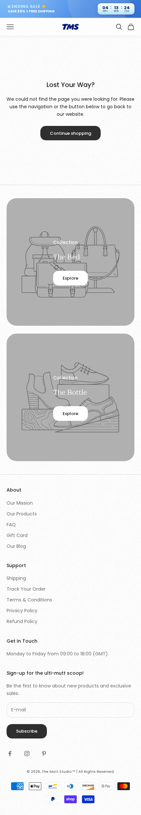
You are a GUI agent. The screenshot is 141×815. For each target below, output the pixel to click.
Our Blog (16, 546)
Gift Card (17, 535)
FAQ (11, 524)
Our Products (22, 514)
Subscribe (26, 731)
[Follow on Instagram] (27, 753)
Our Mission (20, 503)
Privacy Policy (22, 610)
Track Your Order (26, 589)
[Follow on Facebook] (10, 753)
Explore (70, 278)
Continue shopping (70, 133)
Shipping (16, 578)
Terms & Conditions (29, 600)
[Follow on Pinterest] (44, 753)
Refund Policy (22, 621)
